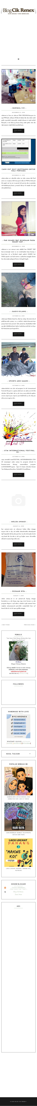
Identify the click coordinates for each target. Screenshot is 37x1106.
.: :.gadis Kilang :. (18, 311)
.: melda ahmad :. (18, 522)
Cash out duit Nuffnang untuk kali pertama (18, 170)
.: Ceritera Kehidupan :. (18, 887)
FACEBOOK (17, 743)
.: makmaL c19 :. (18, 108)
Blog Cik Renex (18, 892)
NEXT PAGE (6, 624)
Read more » (18, 131)
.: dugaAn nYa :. (18, 591)
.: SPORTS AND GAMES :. (18, 381)
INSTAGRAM (26, 743)
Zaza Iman (18, 894)
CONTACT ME (23, 673)
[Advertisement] (18, 36)
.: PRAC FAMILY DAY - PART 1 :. (18, 889)
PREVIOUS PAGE (29, 624)
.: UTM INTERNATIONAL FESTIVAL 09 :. (18, 451)
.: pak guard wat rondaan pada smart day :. (18, 241)
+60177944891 (26, 741)
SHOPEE (9, 743)
